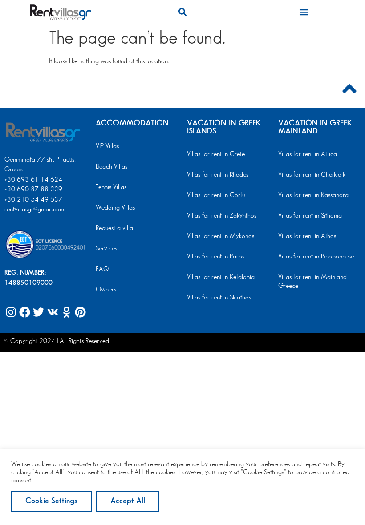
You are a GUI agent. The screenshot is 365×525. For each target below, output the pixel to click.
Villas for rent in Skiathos (219, 298)
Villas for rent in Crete (216, 154)
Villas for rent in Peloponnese (316, 257)
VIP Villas (107, 146)
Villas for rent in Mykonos (220, 236)
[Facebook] (25, 312)
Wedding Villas (115, 208)
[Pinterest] (80, 312)
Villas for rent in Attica (307, 154)
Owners (106, 290)
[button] (182, 11)
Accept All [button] (127, 501)
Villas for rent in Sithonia (310, 216)
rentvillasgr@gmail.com (35, 209)
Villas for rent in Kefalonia (221, 277)
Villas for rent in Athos (307, 236)
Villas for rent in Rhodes (217, 175)
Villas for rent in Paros (215, 257)
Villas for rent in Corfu (216, 195)
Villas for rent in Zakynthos (221, 216)
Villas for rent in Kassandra (313, 195)
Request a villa (114, 228)
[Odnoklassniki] (66, 312)
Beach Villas (111, 167)
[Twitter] (39, 312)
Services (106, 249)
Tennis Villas (111, 187)
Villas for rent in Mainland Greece (312, 281)
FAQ (102, 269)
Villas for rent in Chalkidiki (312, 175)
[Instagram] (11, 312)
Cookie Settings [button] (51, 501)
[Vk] (52, 312)
